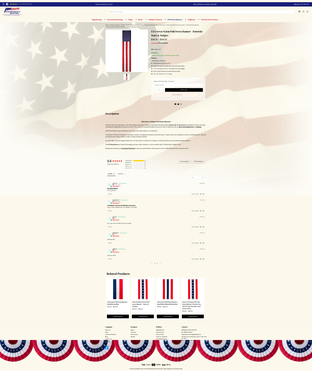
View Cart (133, 332)
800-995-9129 (304, 4)
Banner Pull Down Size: (164, 81)
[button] (201, 194)
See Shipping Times (161, 339)
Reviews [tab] (110, 174)
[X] (3, 4)
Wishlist (133, 337)
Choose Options (118, 316)
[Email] (178, 104)
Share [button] (110, 194)
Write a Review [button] (199, 161)
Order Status (134, 334)
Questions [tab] (120, 174)
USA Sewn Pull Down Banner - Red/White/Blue (117, 303)
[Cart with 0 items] (308, 11)
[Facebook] (7, 4)
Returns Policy (160, 332)
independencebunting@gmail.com (191, 334)
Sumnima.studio (178, 369)
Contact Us (108, 339)
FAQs (106, 332)
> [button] (160, 263)
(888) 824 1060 (188, 332)
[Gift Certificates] (299, 11)
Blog (106, 337)
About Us (107, 330)
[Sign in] (303, 11)
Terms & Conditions (161, 337)
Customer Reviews (110, 334)
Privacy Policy (160, 334)
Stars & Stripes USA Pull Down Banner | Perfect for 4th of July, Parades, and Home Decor (191, 305)
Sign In (132, 330)
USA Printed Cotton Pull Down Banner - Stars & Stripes (141, 304)
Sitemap (107, 341)
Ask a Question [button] (185, 161)
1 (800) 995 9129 (192, 330)
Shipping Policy (160, 330)
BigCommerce (140, 369)
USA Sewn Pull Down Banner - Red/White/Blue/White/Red (167, 303)
